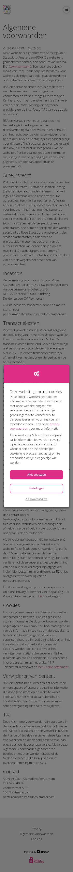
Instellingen (36, 488)
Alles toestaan (36, 475)
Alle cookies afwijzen (36, 499)
